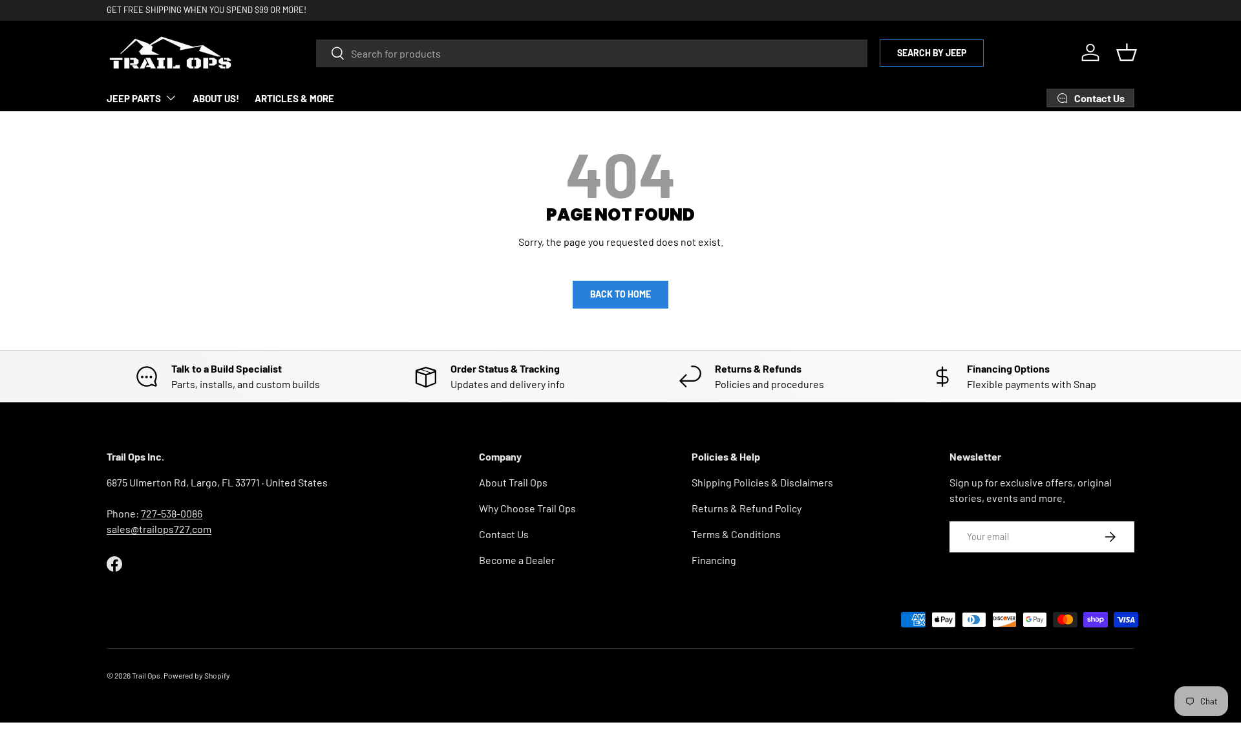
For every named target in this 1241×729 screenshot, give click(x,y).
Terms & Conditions (736, 534)
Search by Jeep (931, 52)
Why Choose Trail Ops (527, 508)
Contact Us (504, 534)
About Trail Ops (513, 482)
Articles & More (294, 98)
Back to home (620, 293)
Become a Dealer (517, 560)
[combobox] (591, 53)
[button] (1126, 52)
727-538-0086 (171, 513)
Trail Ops (146, 675)
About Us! (216, 98)
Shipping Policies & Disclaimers (762, 482)
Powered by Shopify (197, 675)
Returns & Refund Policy (746, 508)
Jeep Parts (134, 98)
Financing (714, 560)
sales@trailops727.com (159, 529)
